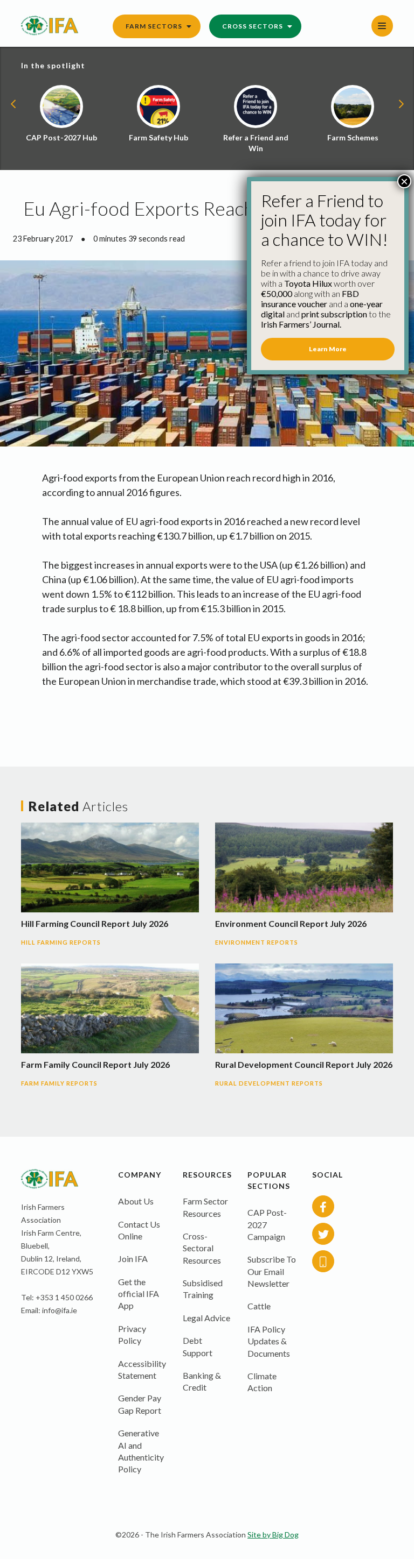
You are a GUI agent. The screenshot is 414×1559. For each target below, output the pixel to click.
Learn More (328, 349)
